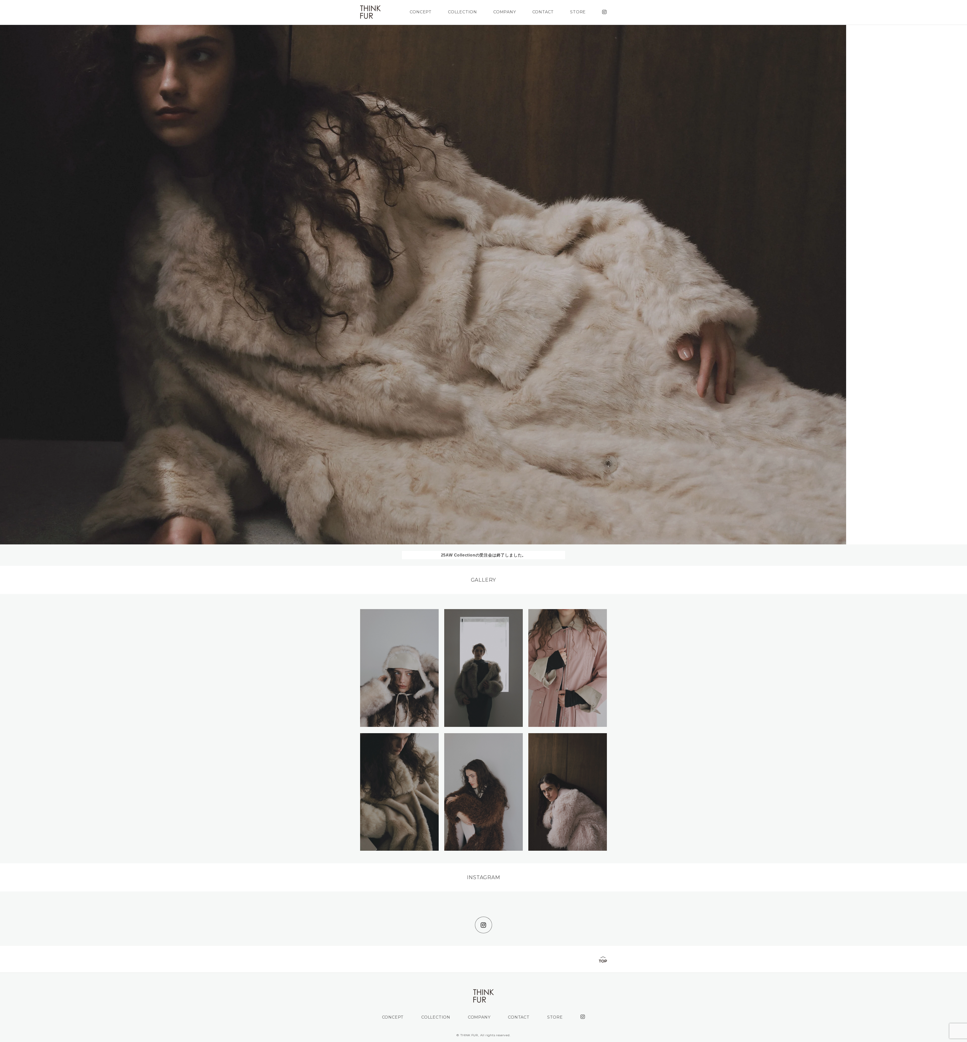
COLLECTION (462, 12)
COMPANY (504, 12)
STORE (578, 12)
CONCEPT (421, 12)
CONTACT (543, 12)
